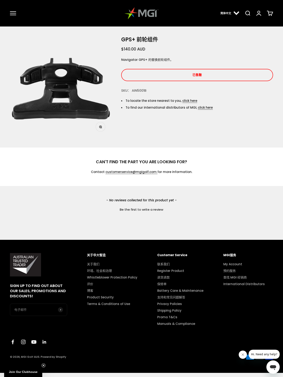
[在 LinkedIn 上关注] (44, 342)
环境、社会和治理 (99, 271)
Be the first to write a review (141, 209)
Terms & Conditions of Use (108, 304)
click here (189, 100)
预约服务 (229, 271)
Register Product (170, 271)
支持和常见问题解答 (171, 297)
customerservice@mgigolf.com (131, 172)
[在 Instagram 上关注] (23, 342)
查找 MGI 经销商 (235, 277)
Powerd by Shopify (53, 357)
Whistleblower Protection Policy (112, 277)
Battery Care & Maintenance (180, 291)
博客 (90, 291)
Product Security (100, 297)
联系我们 (163, 264)
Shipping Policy (169, 311)
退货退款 (163, 277)
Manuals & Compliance (176, 324)
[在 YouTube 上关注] (34, 342)
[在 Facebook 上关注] (13, 342)
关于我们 (93, 264)
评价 (90, 284)
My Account (232, 264)
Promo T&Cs (167, 317)
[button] (141, 209)
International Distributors (244, 284)
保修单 (162, 284)
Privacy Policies (169, 304)
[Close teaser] (43, 365)
